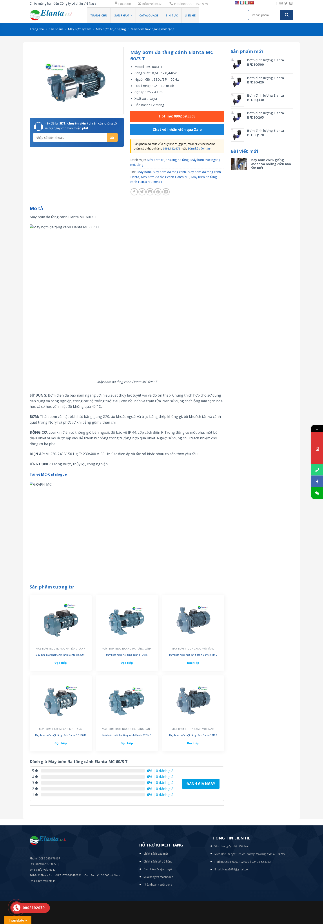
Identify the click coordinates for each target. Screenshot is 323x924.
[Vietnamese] (251, 3)
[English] (237, 3)
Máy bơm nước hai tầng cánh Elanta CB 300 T (61, 654)
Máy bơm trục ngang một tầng (152, 29)
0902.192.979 (171, 148)
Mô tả (36, 208)
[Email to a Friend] (150, 191)
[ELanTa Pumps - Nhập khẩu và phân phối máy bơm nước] (55, 15)
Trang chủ (98, 15)
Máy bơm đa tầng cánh (169, 172)
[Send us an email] (290, 3)
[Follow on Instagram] (281, 3)
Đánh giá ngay (201, 783)
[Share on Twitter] (142, 191)
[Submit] (286, 15)
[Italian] (247, 3)
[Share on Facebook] (134, 191)
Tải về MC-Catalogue (48, 474)
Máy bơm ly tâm (79, 29)
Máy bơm (144, 172)
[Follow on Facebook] (276, 3)
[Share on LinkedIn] (166, 191)
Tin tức (171, 15)
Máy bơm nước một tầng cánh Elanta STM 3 (193, 735)
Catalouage (149, 15)
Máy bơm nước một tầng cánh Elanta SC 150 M (60, 735)
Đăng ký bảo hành (200, 148)
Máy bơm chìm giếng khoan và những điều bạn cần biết (270, 164)
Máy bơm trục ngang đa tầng (168, 160)
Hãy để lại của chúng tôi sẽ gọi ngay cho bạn (81, 125)
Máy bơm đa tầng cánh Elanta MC (165, 177)
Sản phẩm (121, 15)
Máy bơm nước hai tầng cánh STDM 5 (127, 654)
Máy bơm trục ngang (111, 29)
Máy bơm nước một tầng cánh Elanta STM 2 (193, 654)
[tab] (36, 209)
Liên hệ (190, 15)
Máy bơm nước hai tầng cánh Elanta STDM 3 (126, 735)
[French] (242, 3)
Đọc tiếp (60, 663)
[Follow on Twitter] (285, 3)
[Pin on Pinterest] (158, 191)
